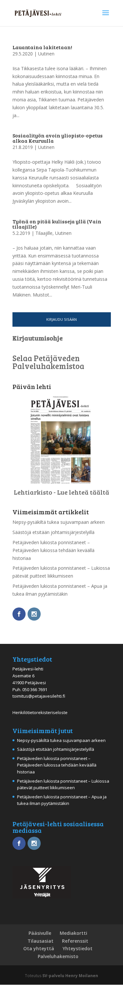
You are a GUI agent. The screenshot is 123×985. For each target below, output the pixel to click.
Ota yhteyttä (38, 948)
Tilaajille (43, 233)
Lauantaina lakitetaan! (42, 47)
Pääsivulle (40, 933)
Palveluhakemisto (58, 956)
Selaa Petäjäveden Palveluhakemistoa (48, 362)
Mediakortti (73, 933)
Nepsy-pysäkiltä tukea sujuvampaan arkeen (58, 522)
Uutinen (46, 54)
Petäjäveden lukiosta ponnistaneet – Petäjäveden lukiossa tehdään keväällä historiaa (53, 550)
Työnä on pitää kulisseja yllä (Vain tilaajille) (56, 224)
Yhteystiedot (77, 948)
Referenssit (75, 941)
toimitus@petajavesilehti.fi (38, 696)
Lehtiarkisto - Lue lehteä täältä (61, 492)
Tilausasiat (40, 941)
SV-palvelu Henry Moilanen (70, 975)
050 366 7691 (34, 689)
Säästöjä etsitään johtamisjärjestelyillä (53, 532)
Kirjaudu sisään (61, 319)
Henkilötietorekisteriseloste (40, 712)
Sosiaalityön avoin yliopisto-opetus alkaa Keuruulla (57, 138)
